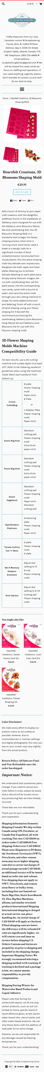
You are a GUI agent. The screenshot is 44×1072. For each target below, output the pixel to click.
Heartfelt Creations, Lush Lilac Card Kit (33, 654)
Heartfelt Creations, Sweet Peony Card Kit (11, 654)
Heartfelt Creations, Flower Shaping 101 (11, 698)
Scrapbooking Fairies (30, 1061)
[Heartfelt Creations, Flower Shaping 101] (11, 679)
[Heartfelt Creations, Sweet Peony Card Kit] (11, 636)
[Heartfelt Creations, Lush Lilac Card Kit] (33, 636)
